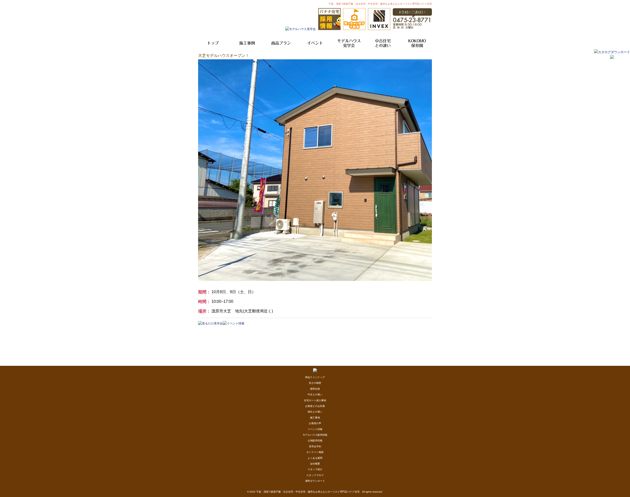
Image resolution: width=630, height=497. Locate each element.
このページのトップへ (419, 327)
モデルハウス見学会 (349, 43)
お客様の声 (315, 423)
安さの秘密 (315, 383)
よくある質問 (315, 458)
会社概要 (315, 463)
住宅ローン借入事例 (315, 400)
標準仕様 (315, 388)
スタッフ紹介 (315, 469)
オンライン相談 (315, 452)
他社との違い (315, 411)
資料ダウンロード (315, 481)
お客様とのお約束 (315, 406)
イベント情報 (315, 429)
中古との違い (315, 394)
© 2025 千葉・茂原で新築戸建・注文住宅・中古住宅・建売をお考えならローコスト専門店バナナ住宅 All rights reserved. (315, 491)
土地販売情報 (315, 440)
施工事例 (247, 43)
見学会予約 (315, 446)
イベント (315, 43)
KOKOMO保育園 (417, 43)
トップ (213, 43)
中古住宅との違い (383, 43)
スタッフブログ (315, 475)
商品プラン (281, 43)
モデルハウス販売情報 (315, 434)
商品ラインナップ (315, 377)
